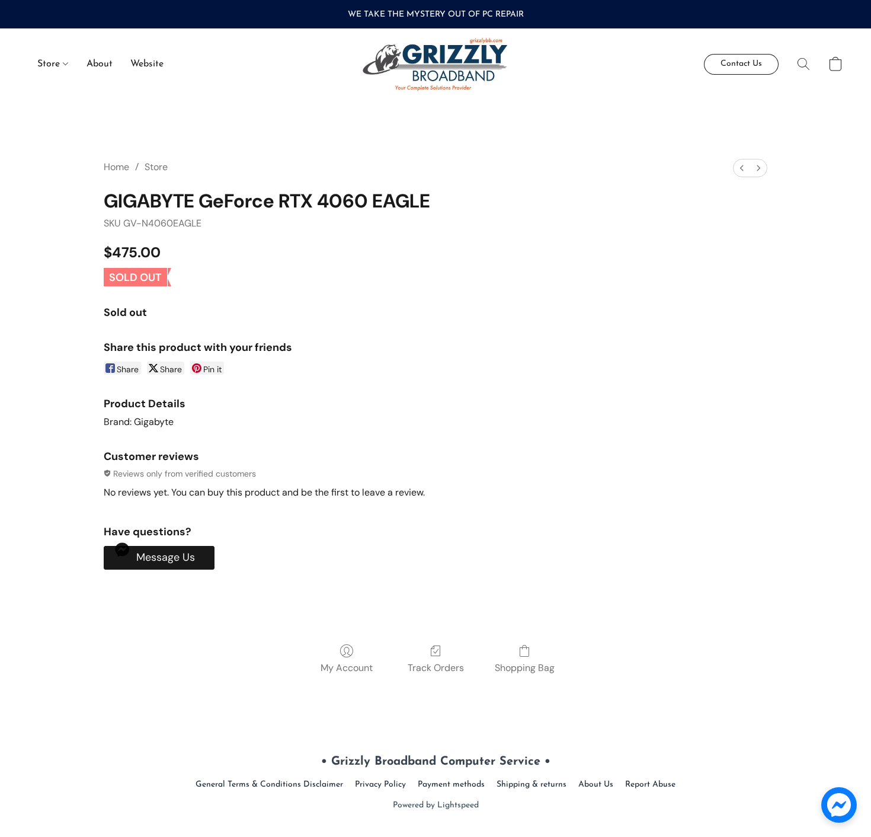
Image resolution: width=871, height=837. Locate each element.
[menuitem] (742, 168)
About (100, 64)
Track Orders (436, 668)
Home (116, 167)
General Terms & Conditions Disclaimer (269, 784)
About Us (595, 784)
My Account (347, 668)
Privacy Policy (380, 784)
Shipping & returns (531, 784)
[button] (436, 64)
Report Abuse (650, 784)
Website (147, 64)
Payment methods (451, 784)
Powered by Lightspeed (436, 805)
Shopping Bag (525, 668)
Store (50, 64)
